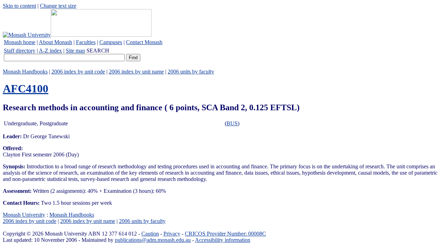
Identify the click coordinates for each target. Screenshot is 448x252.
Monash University (24, 215)
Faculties (86, 42)
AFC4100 (25, 88)
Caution (150, 234)
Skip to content (19, 6)
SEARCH (97, 51)
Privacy (171, 234)
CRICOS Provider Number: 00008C (225, 234)
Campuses (110, 42)
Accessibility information (222, 240)
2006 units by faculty (191, 72)
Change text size (58, 6)
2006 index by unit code (78, 72)
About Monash (55, 42)
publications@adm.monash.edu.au (153, 240)
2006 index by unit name (136, 72)
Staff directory (19, 51)
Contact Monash (144, 42)
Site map (75, 51)
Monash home (19, 42)
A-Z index (50, 51)
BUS (232, 123)
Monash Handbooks (25, 72)
